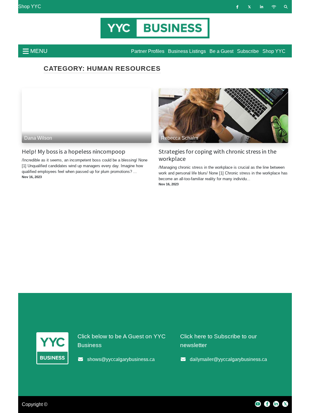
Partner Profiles (147, 51)
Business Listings (187, 51)
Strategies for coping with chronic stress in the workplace (217, 155)
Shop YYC (29, 6)
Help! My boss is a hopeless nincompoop (73, 151)
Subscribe (248, 51)
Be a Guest (221, 51)
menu (38, 51)
